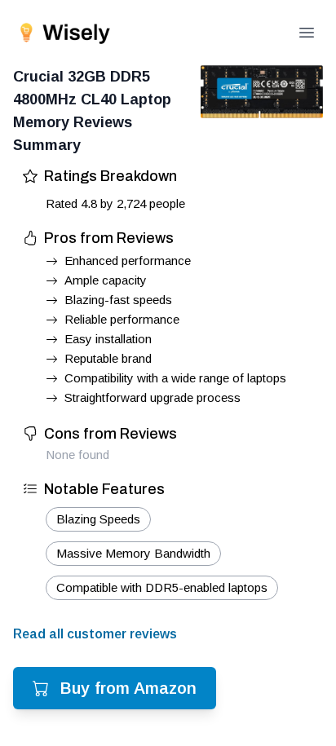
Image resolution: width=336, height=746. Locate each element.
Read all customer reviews (95, 634)
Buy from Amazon (128, 688)
